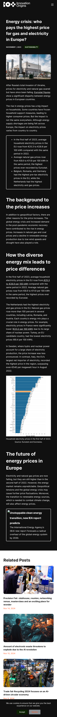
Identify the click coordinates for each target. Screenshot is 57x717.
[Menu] (52, 4)
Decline (35, 712)
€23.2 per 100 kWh (22, 329)
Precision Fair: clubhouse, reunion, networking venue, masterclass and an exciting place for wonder (27, 601)
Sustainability (31, 47)
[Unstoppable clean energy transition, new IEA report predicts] (28, 525)
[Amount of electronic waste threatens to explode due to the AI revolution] (28, 628)
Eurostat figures (42, 92)
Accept (22, 712)
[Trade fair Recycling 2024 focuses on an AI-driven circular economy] (28, 673)
